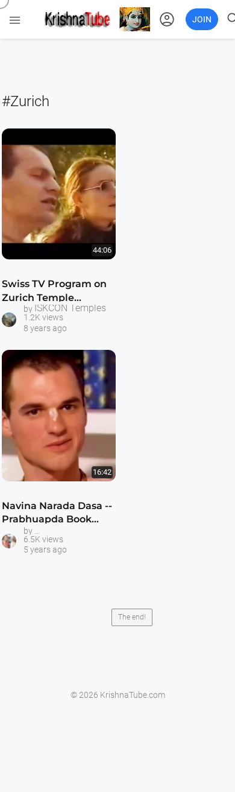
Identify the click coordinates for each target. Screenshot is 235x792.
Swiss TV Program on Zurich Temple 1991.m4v (54, 293)
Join (202, 19)
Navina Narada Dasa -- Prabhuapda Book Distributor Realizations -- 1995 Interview (57, 515)
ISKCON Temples (70, 308)
